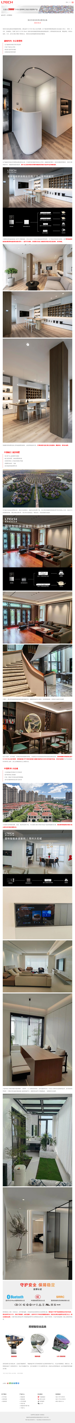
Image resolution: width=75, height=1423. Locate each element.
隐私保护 (37, 1414)
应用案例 (9, 15)
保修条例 (4, 1401)
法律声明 (33, 1414)
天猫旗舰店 (42, 1397)
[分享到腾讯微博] (14, 1383)
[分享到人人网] (16, 1383)
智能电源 (22, 1399)
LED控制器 (23, 1401)
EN (67, 2)
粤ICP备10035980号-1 (30, 1419)
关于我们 (3, 1394)
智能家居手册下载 (24, 1405)
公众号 (41, 1403)
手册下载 (22, 1403)
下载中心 (22, 1408)
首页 (4, 15)
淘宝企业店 (42, 1399)
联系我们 (42, 1414)
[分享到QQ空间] (12, 1383)
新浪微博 (41, 1401)
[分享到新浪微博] (8, 1383)
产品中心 (22, 1394)
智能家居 (22, 1397)
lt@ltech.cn (61, 1401)
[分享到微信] (10, 1383)
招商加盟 (4, 1399)
